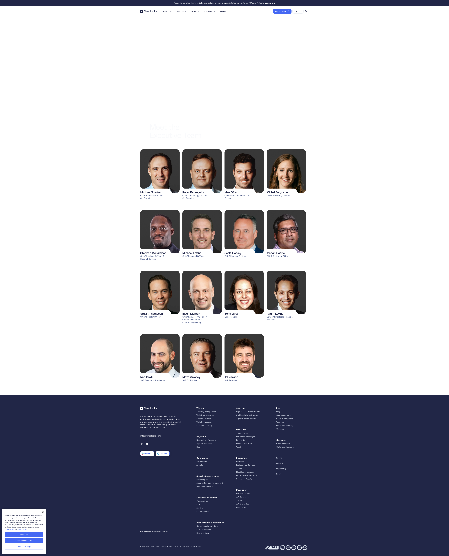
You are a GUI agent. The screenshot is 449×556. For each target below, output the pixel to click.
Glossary (280, 429)
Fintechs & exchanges (245, 436)
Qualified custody (204, 425)
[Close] (42, 512)
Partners (240, 461)
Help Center (241, 507)
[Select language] (306, 11)
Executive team (283, 443)
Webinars (280, 422)
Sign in (298, 11)
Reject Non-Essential (24, 540)
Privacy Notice (22, 529)
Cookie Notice (9, 529)
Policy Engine (202, 479)
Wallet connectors (204, 422)
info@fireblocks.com (150, 436)
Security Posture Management (209, 483)
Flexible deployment (245, 472)
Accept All (24, 534)
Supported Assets (244, 479)
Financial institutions (245, 443)
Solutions (180, 11)
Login (278, 474)
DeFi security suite (204, 486)
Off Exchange (202, 511)
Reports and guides (284, 418)
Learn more (270, 3)
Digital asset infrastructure (248, 411)
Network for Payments (206, 440)
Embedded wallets (204, 418)
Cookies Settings (24, 547)
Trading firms (242, 433)
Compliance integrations (207, 526)
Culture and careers (285, 447)
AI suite (199, 465)
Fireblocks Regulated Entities (192, 546)
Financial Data (202, 533)
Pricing (223, 11)
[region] (24, 531)
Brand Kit (280, 463)
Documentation (243, 493)
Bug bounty (281, 468)
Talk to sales (280, 11)
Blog (278, 411)
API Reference (242, 497)
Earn (198, 504)
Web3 (238, 447)
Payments (201, 436)
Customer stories (283, 415)
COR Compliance (203, 529)
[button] (160, 175)
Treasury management (206, 411)
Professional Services (245, 465)
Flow (198, 447)
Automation (201, 461)
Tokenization (202, 501)
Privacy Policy (144, 546)
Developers (196, 11)
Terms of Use (177, 546)
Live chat (148, 453)
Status (239, 500)
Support (239, 468)
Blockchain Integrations (246, 475)
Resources (208, 11)
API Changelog (242, 504)
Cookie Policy (155, 546)
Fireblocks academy (284, 425)
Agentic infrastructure (246, 418)
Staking (199, 508)
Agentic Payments (204, 443)
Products (165, 11)
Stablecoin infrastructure (247, 415)
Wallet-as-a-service (205, 415)
